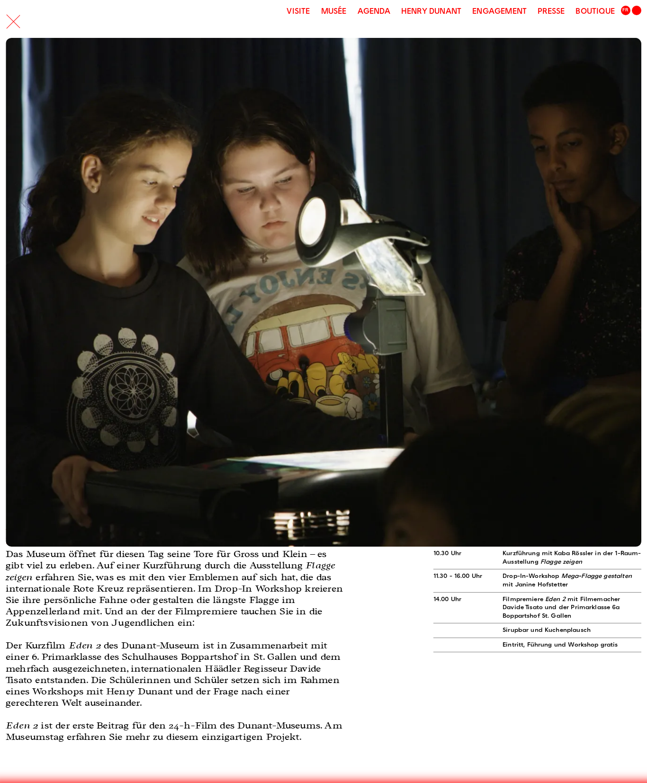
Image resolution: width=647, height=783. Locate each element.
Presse (551, 12)
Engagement (499, 12)
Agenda (374, 12)
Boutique (595, 12)
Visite (298, 12)
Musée (334, 12)
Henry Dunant (431, 12)
